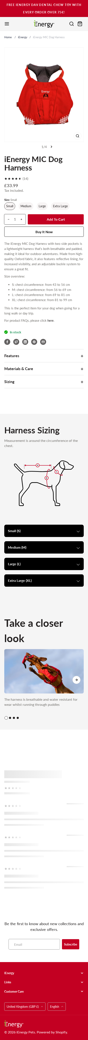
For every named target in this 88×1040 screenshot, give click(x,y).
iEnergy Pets (25, 1032)
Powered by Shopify (52, 1032)
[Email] (43, 342)
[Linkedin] (25, 342)
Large (42, 206)
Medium (26, 206)
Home (8, 37)
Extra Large (60, 206)
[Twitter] (16, 342)
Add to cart (56, 219)
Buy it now (44, 232)
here (50, 320)
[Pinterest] (34, 342)
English (54, 1006)
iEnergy (22, 37)
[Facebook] (7, 342)
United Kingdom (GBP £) (23, 1006)
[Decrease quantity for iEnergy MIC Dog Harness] (7, 219)
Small (9, 206)
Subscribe (70, 944)
